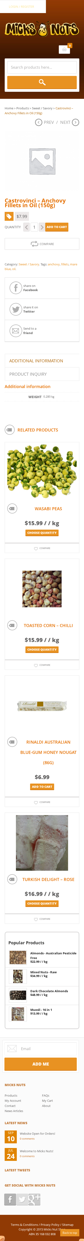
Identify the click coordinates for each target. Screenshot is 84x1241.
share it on (30, 309)
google (34, 1199)
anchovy (54, 264)
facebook (10, 1199)
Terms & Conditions (24, 1225)
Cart (64, 49)
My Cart (47, 1100)
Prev (49, 122)
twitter (22, 1199)
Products (22, 108)
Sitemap (68, 1225)
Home (9, 108)
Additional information (36, 361)
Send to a (29, 330)
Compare (47, 244)
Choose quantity (42, 533)
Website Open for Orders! (37, 1133)
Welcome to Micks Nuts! (36, 1151)
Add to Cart (57, 227)
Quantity (13, 227)
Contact (10, 1106)
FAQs (45, 1095)
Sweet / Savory (42, 108)
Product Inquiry (28, 374)
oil (13, 269)
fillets (65, 264)
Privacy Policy (50, 1225)
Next (65, 122)
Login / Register (21, 6)
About (46, 1106)
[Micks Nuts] (42, 25)
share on (30, 288)
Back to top (70, 1233)
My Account (13, 1100)
